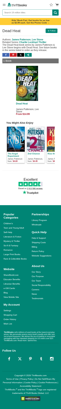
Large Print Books (12, 254)
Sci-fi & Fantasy (11, 245)
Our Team (36, 281)
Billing (34, 247)
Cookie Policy (30, 382)
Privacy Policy (26, 379)
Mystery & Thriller (12, 241)
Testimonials (37, 298)
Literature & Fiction (12, 237)
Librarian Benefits (12, 284)
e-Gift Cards (9, 288)
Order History (10, 319)
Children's (8, 223)
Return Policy (38, 251)
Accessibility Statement (30, 386)
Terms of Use (12, 379)
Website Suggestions (41, 256)
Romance (8, 250)
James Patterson (21, 39)
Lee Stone (37, 39)
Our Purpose (38, 276)
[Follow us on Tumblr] (41, 358)
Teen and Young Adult (14, 228)
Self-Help (8, 232)
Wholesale (36, 224)
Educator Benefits (12, 279)
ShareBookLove (11, 275)
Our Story (36, 272)
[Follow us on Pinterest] (30, 358)
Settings (7, 310)
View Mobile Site (11, 297)
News (34, 294)
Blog (6, 292)
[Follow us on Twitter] (19, 358)
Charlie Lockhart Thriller (32, 42)
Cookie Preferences (47, 382)
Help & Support (39, 238)
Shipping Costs (39, 242)
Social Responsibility (41, 285)
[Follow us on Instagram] (51, 358)
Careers (35, 289)
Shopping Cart (10, 315)
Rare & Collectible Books (15, 259)
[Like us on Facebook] (9, 358)
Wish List (8, 324)
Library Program (39, 220)
